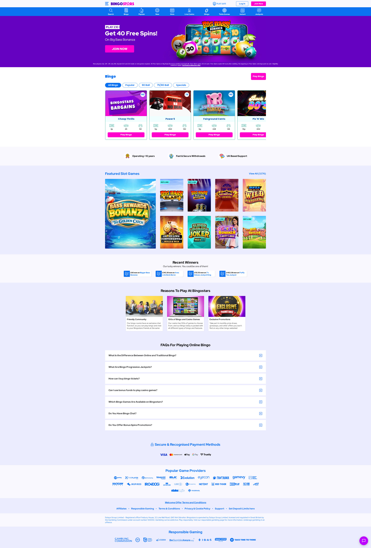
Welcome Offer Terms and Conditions (185, 502)
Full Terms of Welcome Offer (191, 65)
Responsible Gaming (142, 508)
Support (219, 508)
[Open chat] (363, 540)
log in (242, 3)
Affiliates (121, 508)
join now (258, 3)
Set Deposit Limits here (242, 508)
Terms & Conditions (169, 508)
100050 (151, 520)
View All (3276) (257, 173)
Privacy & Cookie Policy (197, 508)
